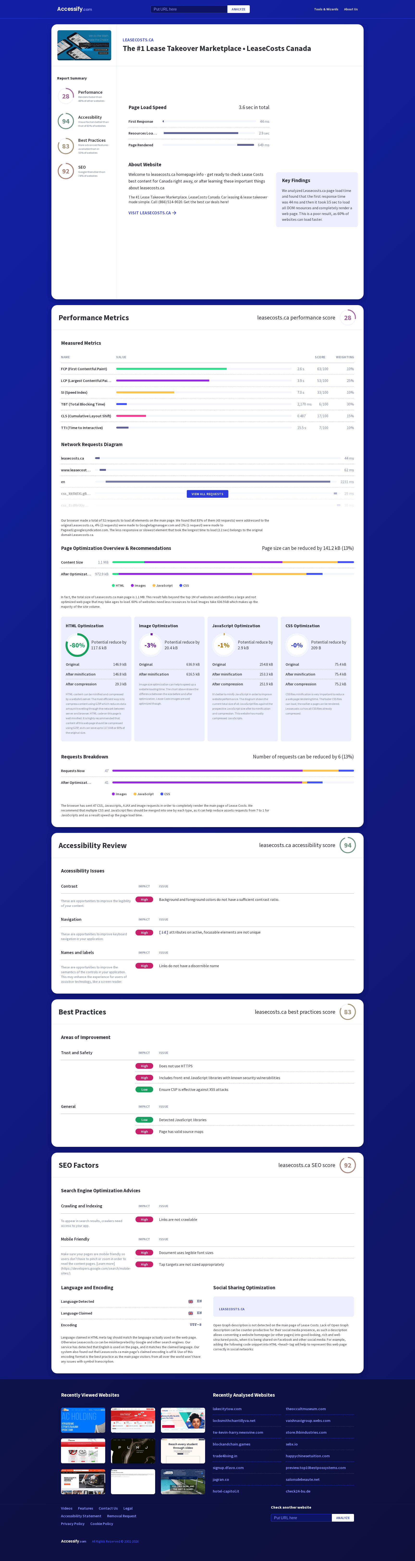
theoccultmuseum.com (306, 1408)
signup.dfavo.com (228, 1467)
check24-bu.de (298, 1491)
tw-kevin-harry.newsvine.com (238, 1432)
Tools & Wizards (326, 9)
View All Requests (208, 494)
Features (85, 1508)
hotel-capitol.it (226, 1491)
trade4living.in (225, 1455)
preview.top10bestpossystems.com (316, 1467)
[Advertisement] (240, 82)
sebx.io (292, 1444)
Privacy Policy (73, 1523)
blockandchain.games (231, 1444)
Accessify (74, 9)
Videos (66, 1508)
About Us (351, 9)
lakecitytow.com (227, 1408)
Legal (128, 1508)
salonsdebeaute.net (303, 1479)
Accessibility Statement (81, 1515)
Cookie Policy (101, 1523)
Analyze (238, 9)
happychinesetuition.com (308, 1455)
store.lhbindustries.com (306, 1432)
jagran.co (221, 1479)
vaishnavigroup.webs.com (308, 1420)
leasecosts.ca (138, 40)
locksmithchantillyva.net (234, 1420)
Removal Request (121, 1515)
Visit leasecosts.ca (149, 212)
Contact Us (108, 1508)
